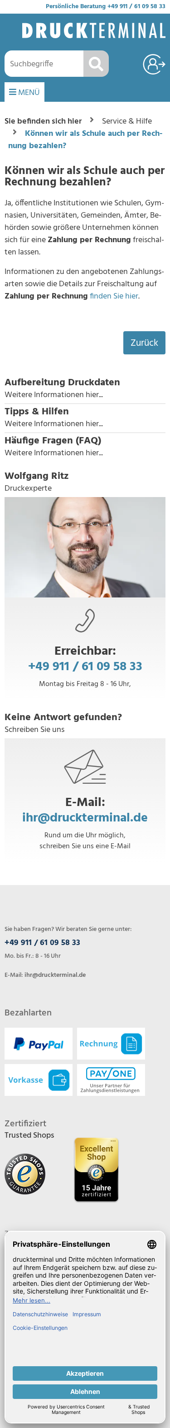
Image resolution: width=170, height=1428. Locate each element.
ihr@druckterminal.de (85, 818)
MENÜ (28, 93)
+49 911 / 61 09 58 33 (136, 6)
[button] (85, 389)
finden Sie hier (114, 296)
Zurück (144, 343)
